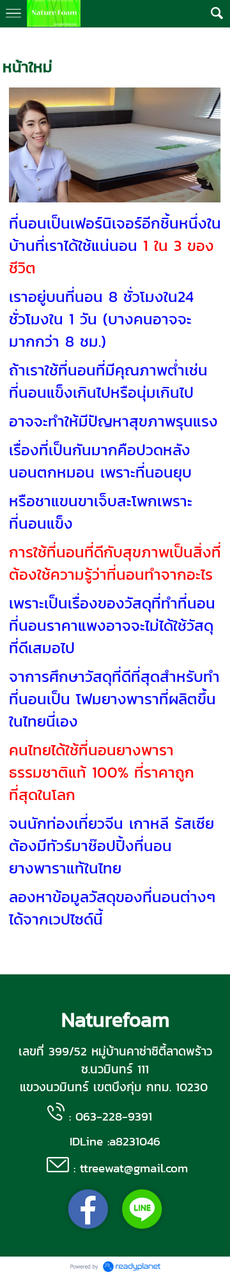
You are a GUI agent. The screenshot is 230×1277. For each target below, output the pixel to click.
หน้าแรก (17, 40)
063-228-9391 (113, 1116)
